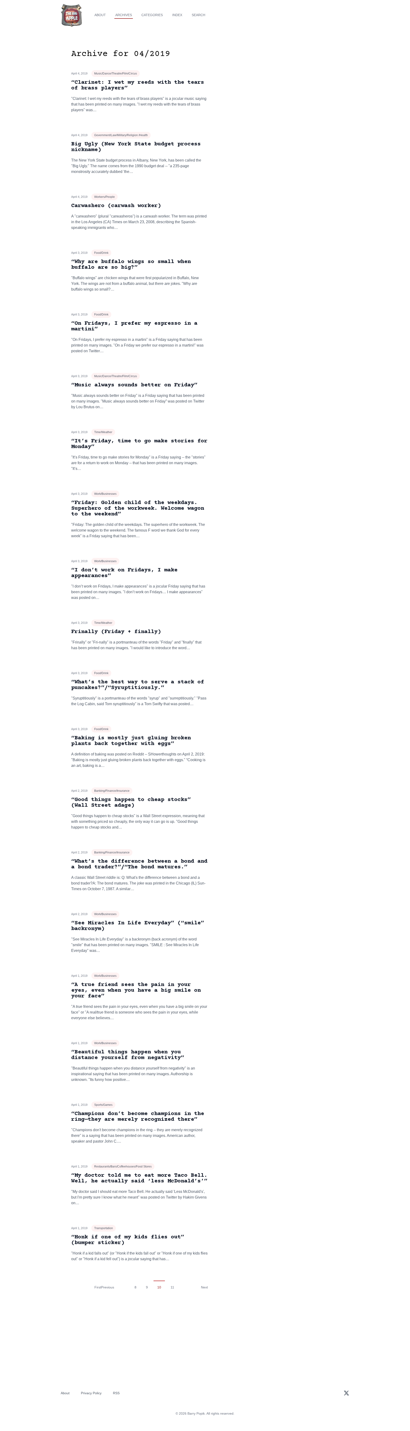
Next (204, 1287)
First (97, 1287)
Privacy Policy (91, 1393)
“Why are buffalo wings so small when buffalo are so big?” (131, 265)
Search (198, 15)
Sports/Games (103, 1105)
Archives (123, 15)
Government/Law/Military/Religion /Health (121, 135)
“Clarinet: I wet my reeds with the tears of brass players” (137, 85)
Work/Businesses (105, 494)
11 (172, 1287)
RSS (116, 1393)
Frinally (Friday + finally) (116, 632)
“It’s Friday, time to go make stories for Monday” (139, 444)
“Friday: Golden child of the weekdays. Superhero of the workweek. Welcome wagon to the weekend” (137, 508)
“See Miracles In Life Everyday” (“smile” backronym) (137, 926)
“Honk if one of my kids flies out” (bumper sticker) (127, 1240)
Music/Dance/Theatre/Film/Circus (115, 73)
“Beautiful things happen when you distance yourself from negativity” (127, 1055)
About (100, 15)
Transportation (103, 1228)
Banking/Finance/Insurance (112, 790)
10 (159, 1287)
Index (177, 15)
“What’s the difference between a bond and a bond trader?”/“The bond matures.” (139, 864)
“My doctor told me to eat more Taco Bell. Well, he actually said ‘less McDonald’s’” (139, 1178)
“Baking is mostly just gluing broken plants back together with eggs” (131, 741)
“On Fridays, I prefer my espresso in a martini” (134, 326)
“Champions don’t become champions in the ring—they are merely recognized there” (137, 1117)
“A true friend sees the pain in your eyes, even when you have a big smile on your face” (136, 990)
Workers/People (104, 197)
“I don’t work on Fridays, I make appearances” (124, 573)
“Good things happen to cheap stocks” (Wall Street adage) (131, 803)
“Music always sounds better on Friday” (134, 385)
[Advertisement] (296, 86)
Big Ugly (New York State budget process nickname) (136, 147)
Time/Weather (103, 432)
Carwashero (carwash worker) (116, 206)
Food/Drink (101, 253)
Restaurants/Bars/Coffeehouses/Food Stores (123, 1166)
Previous (107, 1287)
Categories (152, 15)
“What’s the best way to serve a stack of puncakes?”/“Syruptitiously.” (137, 685)
